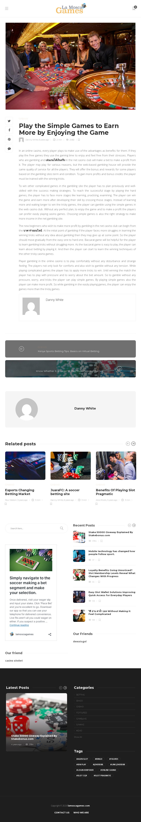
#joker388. (98, 764)
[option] (25, 478)
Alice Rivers (101, 500)
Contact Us (61, 812)
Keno (79, 730)
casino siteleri (14, 660)
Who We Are (81, 812)
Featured (81, 712)
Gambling (81, 719)
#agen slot (82, 759)
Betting (80, 694)
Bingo (79, 701)
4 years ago (16, 744)
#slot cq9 (81, 775)
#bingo (98, 759)
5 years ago (23, 500)
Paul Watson (11, 500)
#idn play (81, 764)
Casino (23, 118)
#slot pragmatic (102, 775)
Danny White (32, 140)
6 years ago (44, 140)
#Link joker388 (117, 764)
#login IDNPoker (85, 770)
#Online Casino (108, 770)
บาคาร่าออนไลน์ (33, 230)
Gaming (80, 724)
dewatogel (79, 641)
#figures (113, 759)
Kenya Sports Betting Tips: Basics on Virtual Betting (68, 351)
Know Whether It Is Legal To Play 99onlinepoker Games (69, 371)
